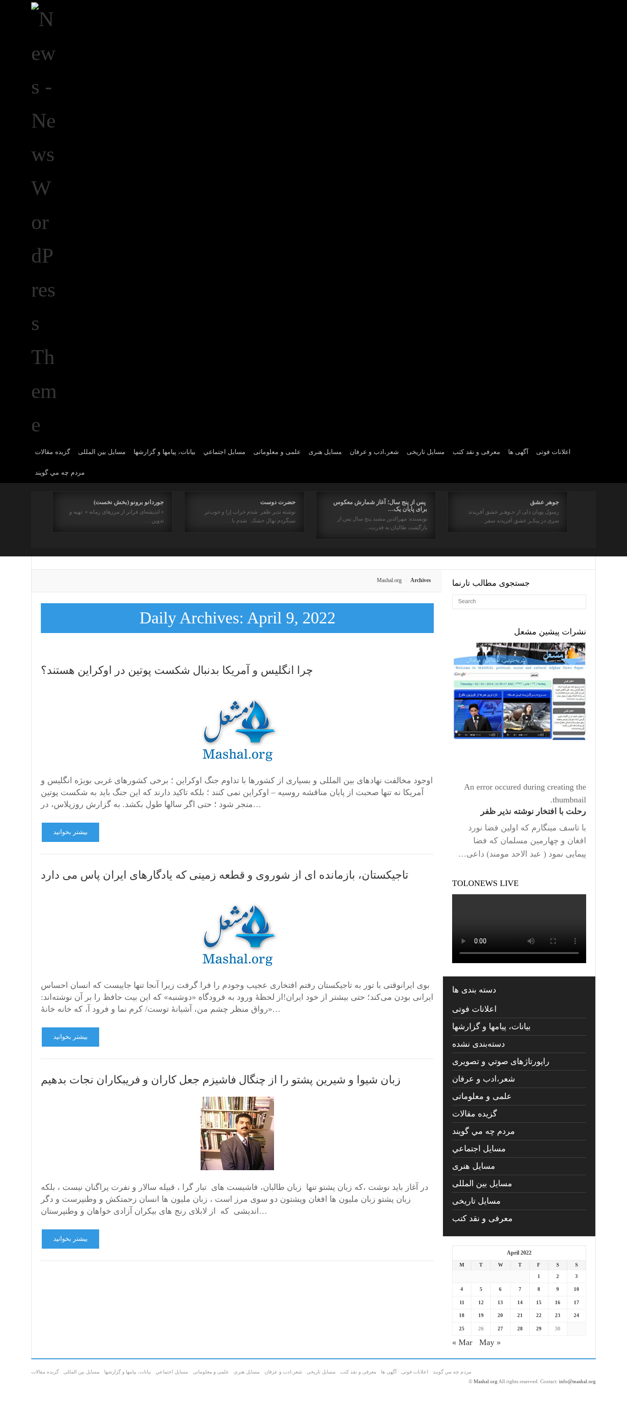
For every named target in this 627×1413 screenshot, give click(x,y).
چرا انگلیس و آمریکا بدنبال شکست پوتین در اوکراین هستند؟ (177, 670)
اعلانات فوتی (553, 452)
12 (481, 1302)
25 (462, 1328)
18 (462, 1315)
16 (557, 1302)
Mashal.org (389, 580)
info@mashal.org (577, 1381)
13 (500, 1302)
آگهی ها (518, 452)
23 (557, 1315)
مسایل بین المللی (102, 452)
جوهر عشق (544, 502)
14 (520, 1302)
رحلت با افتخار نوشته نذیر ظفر (533, 811)
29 (539, 1328)
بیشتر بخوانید (70, 832)
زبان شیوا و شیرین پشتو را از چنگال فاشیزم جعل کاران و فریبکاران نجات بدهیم (221, 1080)
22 (539, 1315)
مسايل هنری (325, 452)
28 (520, 1328)
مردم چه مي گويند (60, 472)
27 (500, 1328)
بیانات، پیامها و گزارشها (165, 452)
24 (576, 1315)
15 (539, 1302)
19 (481, 1315)
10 (576, 1289)
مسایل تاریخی (426, 452)
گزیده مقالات (52, 452)
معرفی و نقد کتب (476, 452)
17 (576, 1302)
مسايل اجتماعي (224, 452)
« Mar (462, 1342)
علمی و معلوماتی (277, 452)
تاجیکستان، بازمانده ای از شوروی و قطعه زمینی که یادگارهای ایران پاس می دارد (225, 875)
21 (520, 1315)
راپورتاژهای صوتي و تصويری (500, 1061)
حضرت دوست (278, 502)
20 (500, 1315)
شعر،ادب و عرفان (374, 452)
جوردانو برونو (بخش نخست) (129, 502)
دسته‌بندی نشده (478, 1044)
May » (490, 1342)
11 (462, 1302)
